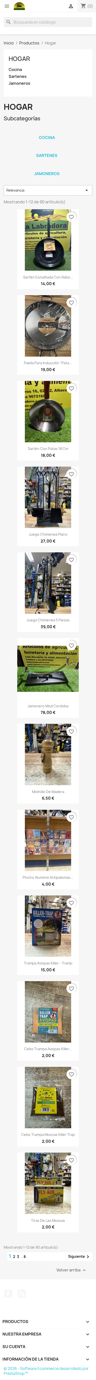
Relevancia (48, 190)
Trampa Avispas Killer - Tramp (48, 963)
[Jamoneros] (46, 167)
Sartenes (18, 76)
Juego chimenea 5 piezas (48, 620)
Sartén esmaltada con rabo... (48, 277)
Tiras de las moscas (48, 1220)
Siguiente (79, 1257)
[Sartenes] (46, 149)
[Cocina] (46, 131)
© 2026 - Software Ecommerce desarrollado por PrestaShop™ (46, 1371)
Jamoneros (19, 83)
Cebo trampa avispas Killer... (48, 1048)
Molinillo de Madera (48, 791)
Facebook (8, 1293)
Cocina (15, 69)
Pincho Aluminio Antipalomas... (48, 877)
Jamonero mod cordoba (48, 706)
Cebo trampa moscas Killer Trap (48, 1134)
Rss (22, 1293)
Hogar (19, 59)
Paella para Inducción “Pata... (48, 363)
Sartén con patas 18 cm (48, 448)
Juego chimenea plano (48, 534)
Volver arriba (71, 1270)
